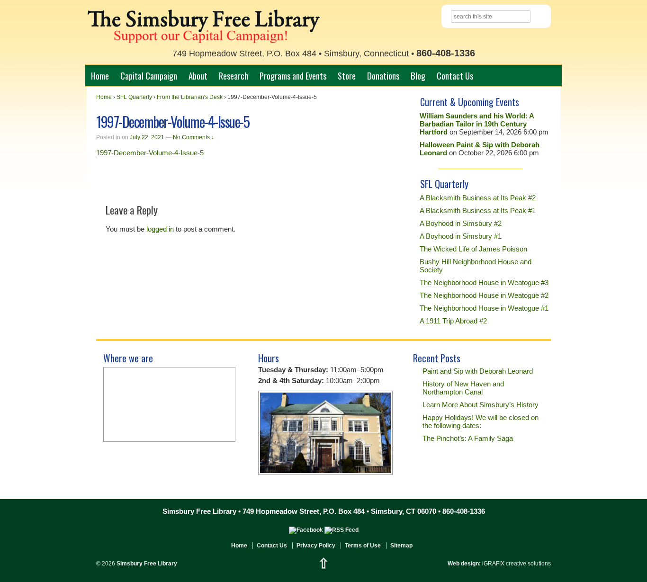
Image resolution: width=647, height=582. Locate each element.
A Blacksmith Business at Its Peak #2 (478, 198)
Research (233, 75)
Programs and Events (293, 75)
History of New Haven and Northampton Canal (463, 388)
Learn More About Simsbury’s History (480, 405)
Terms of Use (363, 545)
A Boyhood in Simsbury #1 (461, 236)
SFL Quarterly (134, 97)
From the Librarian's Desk (190, 97)
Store (347, 75)
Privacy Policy (316, 545)
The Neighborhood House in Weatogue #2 (484, 295)
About (198, 75)
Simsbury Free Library (146, 563)
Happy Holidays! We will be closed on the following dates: (480, 421)
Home (100, 75)
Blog (418, 75)
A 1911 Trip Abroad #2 (453, 321)
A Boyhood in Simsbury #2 (461, 223)
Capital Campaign (148, 75)
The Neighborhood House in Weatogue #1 (484, 308)
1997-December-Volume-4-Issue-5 (150, 153)
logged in (160, 229)
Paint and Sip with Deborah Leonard (477, 371)
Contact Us (455, 75)
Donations (383, 75)
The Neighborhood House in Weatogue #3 (484, 282)
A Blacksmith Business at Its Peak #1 (478, 210)
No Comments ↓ (193, 137)
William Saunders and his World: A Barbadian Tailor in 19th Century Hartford (477, 124)
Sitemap (401, 545)
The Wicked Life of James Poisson (473, 249)
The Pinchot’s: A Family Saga (467, 438)
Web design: (464, 563)
